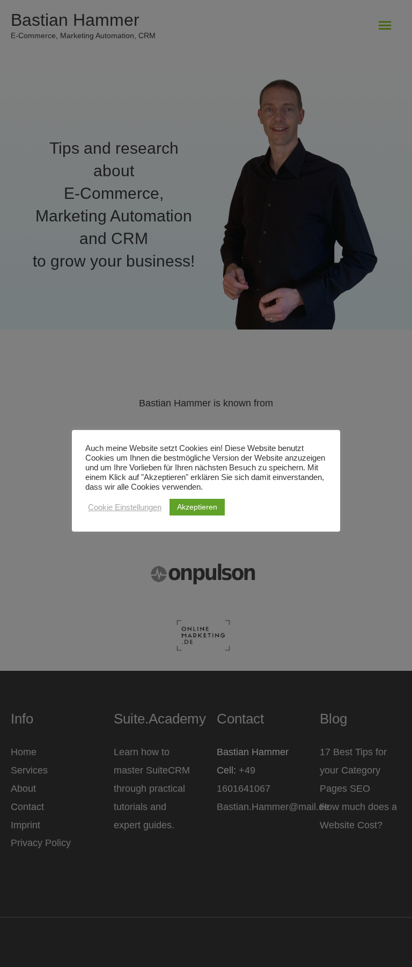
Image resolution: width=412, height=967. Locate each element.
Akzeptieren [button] (197, 507)
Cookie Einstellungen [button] (124, 507)
